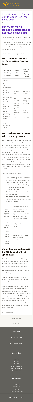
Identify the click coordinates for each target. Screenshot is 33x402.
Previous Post (16, 318)
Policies (16, 389)
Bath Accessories (16, 368)
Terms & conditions (16, 391)
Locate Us (16, 387)
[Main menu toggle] (29, 4)
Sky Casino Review (8, 312)
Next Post (16, 323)
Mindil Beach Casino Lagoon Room (13, 54)
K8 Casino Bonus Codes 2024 (11, 173)
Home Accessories (16, 366)
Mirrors (16, 363)
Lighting (16, 359)
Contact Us (16, 384)
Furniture (17, 361)
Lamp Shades (16, 371)
